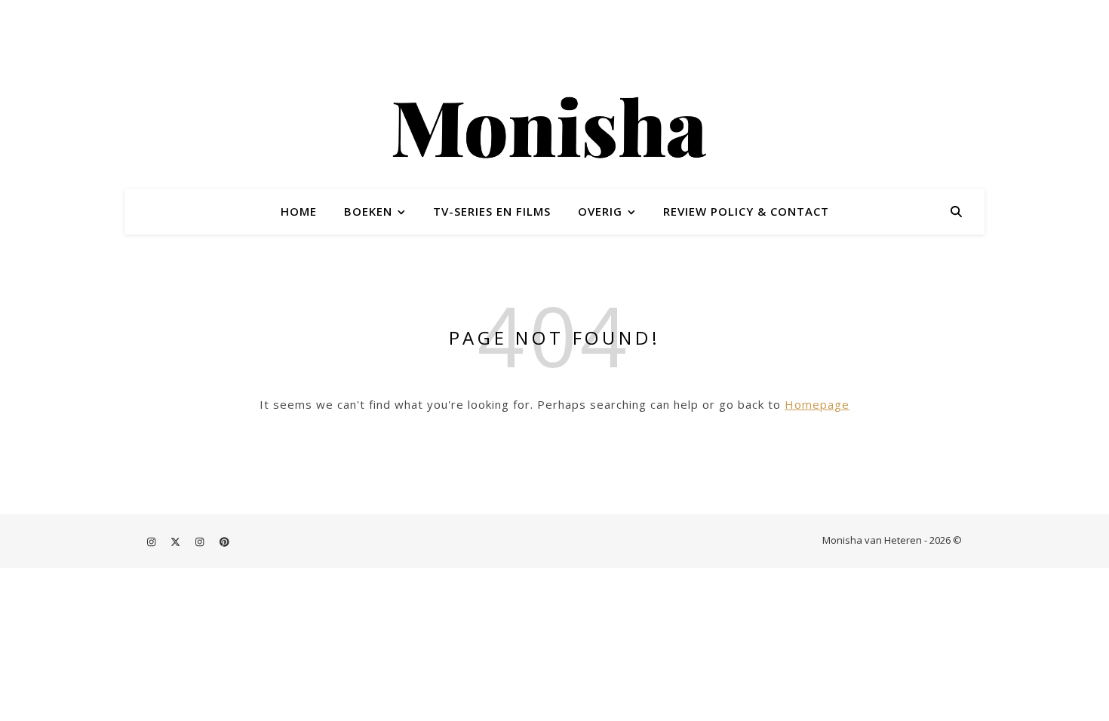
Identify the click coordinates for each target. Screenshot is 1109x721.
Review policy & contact (746, 211)
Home (299, 211)
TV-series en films (492, 211)
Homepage (817, 404)
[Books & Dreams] (554, 130)
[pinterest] (224, 541)
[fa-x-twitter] (176, 541)
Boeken (368, 211)
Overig (600, 211)
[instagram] (152, 541)
